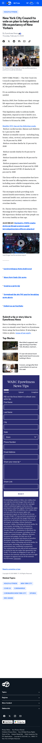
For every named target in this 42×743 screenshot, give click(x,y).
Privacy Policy (6, 729)
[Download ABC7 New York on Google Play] (19, 722)
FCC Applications (7, 736)
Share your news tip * (12, 462)
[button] (3, 3)
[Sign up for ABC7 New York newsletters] (20, 716)
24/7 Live (16, 3)
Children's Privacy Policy (9, 732)
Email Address (9, 452)
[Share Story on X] (9, 41)
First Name (8, 402)
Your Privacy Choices (18, 729)
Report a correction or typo (11, 569)
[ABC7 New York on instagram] (15, 716)
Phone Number (10, 442)
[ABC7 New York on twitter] (9, 716)
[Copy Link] (29, 41)
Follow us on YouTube (13, 306)
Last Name (8, 412)
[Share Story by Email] (24, 41)
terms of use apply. (23, 332)
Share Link (8, 482)
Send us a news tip (12, 286)
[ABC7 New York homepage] (8, 3)
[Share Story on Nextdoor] (19, 41)
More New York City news (15, 277)
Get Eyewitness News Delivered (17, 268)
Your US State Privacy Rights (26, 732)
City (5, 422)
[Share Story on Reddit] (14, 41)
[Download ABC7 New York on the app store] (7, 722)
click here (17, 558)
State (6, 432)
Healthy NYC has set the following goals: (19, 126)
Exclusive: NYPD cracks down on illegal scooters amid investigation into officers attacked (19, 226)
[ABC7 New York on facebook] (4, 716)
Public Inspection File (31, 734)
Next (21, 494)
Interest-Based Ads (17, 734)
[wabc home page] (5, 684)
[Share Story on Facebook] (4, 41)
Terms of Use (6, 734)
